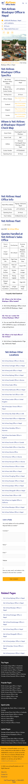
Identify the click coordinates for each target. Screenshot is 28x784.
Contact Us (4, 774)
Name (5, 545)
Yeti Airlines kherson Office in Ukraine (13, 361)
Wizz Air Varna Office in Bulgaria (10, 716)
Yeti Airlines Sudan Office (9, 385)
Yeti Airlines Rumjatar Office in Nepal (13, 481)
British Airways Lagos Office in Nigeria (11, 686)
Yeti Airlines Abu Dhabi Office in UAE (13, 414)
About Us (3, 772)
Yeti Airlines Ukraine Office (10, 452)
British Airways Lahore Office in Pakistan (11, 692)
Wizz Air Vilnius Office (7, 721)
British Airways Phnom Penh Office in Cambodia (14, 712)
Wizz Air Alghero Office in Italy (9, 696)
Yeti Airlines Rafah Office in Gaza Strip (13, 447)
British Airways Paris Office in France (11, 672)
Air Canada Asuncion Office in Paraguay (12, 670)
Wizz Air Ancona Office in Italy (9, 694)
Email (5, 552)
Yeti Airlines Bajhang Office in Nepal (12, 375)
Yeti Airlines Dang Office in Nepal (12, 423)
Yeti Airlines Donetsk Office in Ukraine (13, 380)
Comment (6, 531)
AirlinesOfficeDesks (6, 63)
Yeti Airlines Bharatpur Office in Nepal (13, 507)
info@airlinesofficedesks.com (8, 761)
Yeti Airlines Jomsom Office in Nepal (13, 653)
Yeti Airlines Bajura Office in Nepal (13, 603)
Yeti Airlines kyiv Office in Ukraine (12, 457)
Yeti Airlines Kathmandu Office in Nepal (13, 390)
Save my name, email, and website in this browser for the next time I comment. (13, 571)
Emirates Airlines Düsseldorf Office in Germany (13, 674)
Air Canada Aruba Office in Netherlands (11, 668)
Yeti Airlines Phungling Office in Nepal (13, 476)
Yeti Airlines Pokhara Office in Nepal (12, 512)
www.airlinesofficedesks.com (13, 766)
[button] (23, 3)
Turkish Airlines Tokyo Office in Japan (10, 688)
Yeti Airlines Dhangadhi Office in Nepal (13, 491)
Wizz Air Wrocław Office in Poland (10, 723)
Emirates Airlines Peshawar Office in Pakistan (13, 732)
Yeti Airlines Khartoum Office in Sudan (13, 466)
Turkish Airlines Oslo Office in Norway (11, 690)
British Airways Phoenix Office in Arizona (12, 714)
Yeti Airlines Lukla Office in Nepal (12, 471)
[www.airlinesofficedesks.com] (8, 3)
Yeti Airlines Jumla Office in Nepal (12, 370)
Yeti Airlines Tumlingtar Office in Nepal (13, 366)
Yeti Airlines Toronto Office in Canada (13, 442)
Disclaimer (4, 777)
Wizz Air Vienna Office (7, 718)
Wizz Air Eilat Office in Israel (9, 698)
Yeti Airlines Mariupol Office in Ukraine (13, 462)
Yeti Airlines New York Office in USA (12, 395)
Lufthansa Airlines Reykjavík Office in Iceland (13, 741)
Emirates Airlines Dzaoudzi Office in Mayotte (13, 676)
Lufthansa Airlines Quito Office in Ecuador (12, 739)
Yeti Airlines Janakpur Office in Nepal (13, 486)
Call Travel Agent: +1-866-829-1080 (14, 781)
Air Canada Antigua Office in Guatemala (12, 666)
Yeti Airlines (16, 63)
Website (5, 560)
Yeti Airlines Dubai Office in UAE (11, 495)
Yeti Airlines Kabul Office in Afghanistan (13, 419)
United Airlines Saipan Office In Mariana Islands (13, 743)
